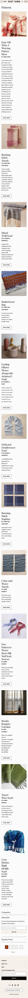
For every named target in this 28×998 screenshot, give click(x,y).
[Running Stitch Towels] (14, 136)
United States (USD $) (13, 990)
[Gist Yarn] (14, 1)
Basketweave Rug (8, 303)
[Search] (22, 1)
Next (13, 952)
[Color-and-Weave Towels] (14, 562)
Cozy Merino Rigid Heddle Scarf (5, 865)
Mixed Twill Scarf (6, 234)
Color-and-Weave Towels (7, 583)
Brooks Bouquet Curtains (5, 724)
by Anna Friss (5, 57)
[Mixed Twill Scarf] (14, 214)
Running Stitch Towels (5, 157)
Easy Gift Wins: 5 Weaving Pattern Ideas (6, 48)
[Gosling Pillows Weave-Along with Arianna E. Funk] (14, 346)
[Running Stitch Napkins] (14, 494)
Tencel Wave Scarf (7, 796)
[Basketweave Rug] (14, 283)
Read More (6, 118)
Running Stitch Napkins (5, 516)
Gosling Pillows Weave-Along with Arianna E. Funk (7, 372)
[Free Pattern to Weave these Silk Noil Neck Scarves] (14, 626)
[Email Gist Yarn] (10, 985)
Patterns (6, 7)
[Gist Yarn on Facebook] (12, 985)
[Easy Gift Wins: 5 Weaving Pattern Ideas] (14, 24)
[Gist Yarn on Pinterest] (18, 985)
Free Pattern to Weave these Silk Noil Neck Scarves (6, 652)
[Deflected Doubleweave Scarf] (14, 426)
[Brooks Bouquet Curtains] (14, 702)
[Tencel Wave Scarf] (14, 776)
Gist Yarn (16, 994)
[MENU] (1, 1)
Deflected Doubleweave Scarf (8, 447)
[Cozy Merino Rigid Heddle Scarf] (14, 841)
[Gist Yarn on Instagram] (15, 985)
